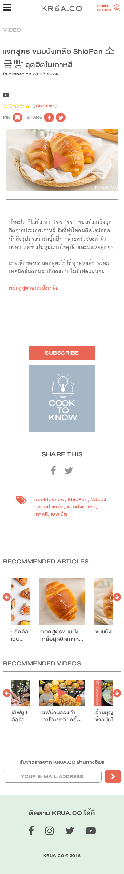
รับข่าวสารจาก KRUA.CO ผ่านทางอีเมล (62, 762)
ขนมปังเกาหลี (81, 506)
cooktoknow (49, 499)
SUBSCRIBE (62, 353)
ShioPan (78, 499)
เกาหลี (41, 514)
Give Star (45, 106)
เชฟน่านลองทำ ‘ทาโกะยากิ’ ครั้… (61, 716)
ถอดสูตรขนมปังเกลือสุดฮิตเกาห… (62, 635)
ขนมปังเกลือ (50, 506)
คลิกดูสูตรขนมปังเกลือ (34, 288)
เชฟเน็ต (59, 514)
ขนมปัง (98, 499)
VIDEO (12, 30)
